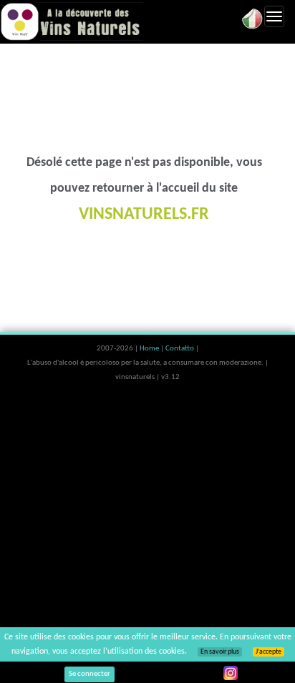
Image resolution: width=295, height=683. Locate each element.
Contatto (180, 349)
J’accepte (268, 652)
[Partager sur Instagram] (230, 673)
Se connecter (89, 674)
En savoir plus (219, 652)
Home (150, 349)
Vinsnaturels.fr (71, 21)
